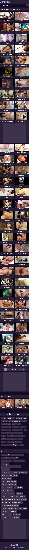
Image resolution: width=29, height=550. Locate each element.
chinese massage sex (14, 421)
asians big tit (5, 464)
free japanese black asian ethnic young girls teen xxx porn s (14, 473)
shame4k (13, 511)
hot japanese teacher (7, 487)
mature (14, 430)
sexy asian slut (5, 469)
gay (10, 427)
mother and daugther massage (10, 505)
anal (14, 427)
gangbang (4, 427)
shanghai (22, 496)
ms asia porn (16, 514)
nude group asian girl (7, 439)
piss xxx (4, 442)
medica (3, 455)
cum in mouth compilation (15, 433)
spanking (4, 433)
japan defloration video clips (9, 481)
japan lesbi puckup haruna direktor (11, 466)
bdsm (8, 436)
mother (19, 436)
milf (26, 430)
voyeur (20, 439)
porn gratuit (21, 461)
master (21, 445)
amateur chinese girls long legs (10, 496)
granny (18, 424)
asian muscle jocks (19, 455)
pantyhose (4, 445)
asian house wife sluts (21, 508)
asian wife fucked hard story (9, 484)
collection (9, 455)
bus (16, 439)
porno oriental (14, 458)
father (13, 436)
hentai (19, 442)
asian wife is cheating (7, 490)
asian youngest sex (6, 514)
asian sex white (18, 487)
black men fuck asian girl (8, 493)
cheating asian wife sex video (9, 475)
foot (18, 427)
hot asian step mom (7, 517)
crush (14, 461)
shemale (22, 427)
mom (13, 424)
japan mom (4, 421)
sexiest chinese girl (7, 461)
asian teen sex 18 (6, 430)
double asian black (17, 502)
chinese (4, 418)
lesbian (24, 421)
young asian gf (5, 511)
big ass (14, 442)
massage (20, 430)
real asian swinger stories (8, 499)
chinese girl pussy (21, 418)
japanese (4, 424)
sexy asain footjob (21, 499)
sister (8, 442)
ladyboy (4, 436)
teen (9, 424)
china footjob (5, 458)
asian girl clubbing (6, 478)
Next (23, 369)
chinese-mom (10, 418)
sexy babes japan (6, 502)
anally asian (19, 493)
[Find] (27, 5)
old (24, 436)
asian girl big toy (13, 445)
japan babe (17, 517)
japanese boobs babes (7, 508)
